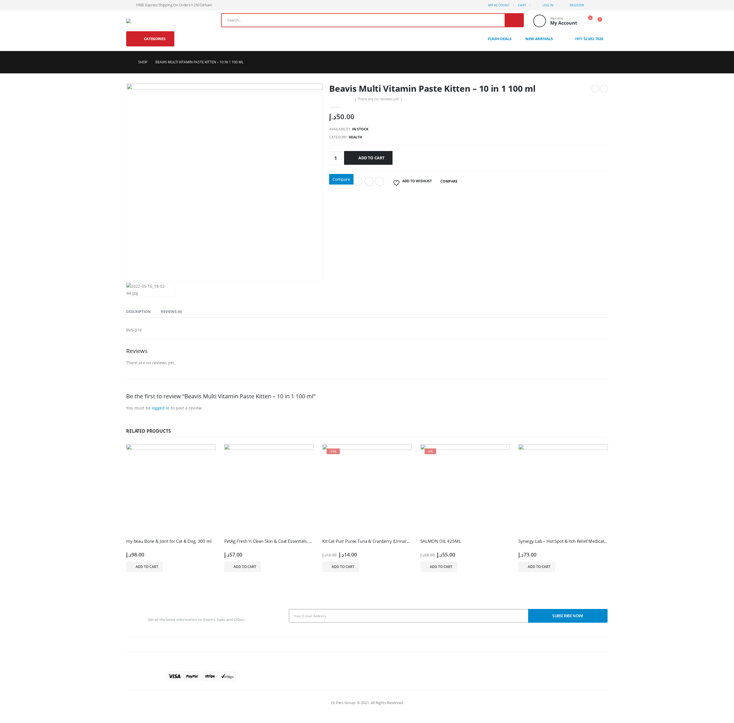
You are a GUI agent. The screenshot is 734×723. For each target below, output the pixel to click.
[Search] (514, 20)
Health (355, 137)
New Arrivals (539, 38)
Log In (548, 5)
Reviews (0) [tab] (171, 311)
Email (379, 181)
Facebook (358, 181)
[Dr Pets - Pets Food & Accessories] (135, 21)
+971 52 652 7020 (588, 38)
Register (577, 5)
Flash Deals (500, 38)
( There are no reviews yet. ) (378, 98)
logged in (161, 408)
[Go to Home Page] (128, 62)
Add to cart (371, 157)
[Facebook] (594, 5)
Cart (522, 5)
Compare (341, 179)
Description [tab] (138, 311)
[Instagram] (604, 5)
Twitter (369, 181)
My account (498, 5)
